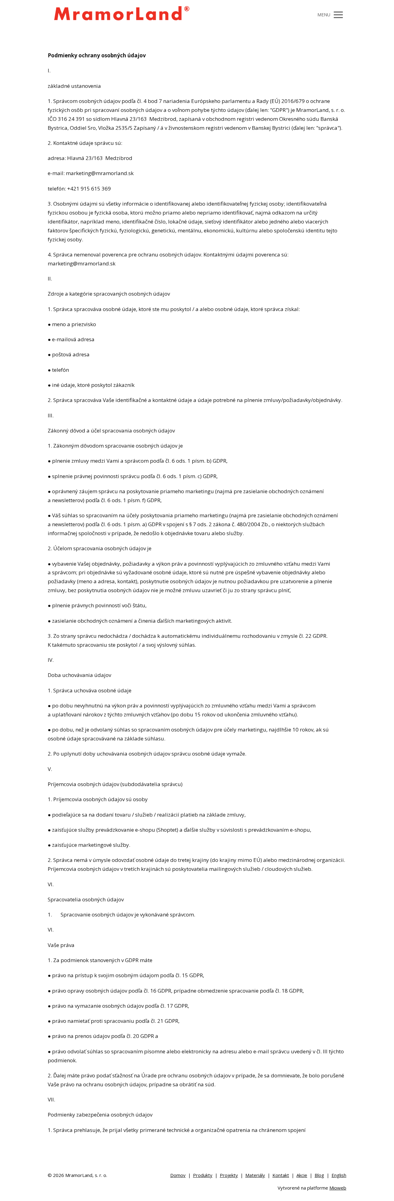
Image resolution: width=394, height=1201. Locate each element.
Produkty (202, 1175)
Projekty (229, 1175)
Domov (178, 1175)
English (339, 1175)
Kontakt (280, 1175)
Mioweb (337, 1188)
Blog (319, 1175)
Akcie (301, 1175)
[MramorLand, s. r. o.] (121, 14)
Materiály (255, 1175)
